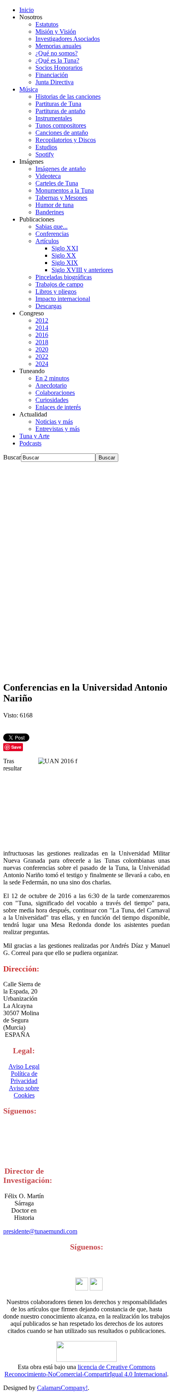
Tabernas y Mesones (61, 197)
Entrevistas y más (57, 428)
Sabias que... (51, 226)
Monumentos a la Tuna (64, 190)
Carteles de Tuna (56, 183)
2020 (41, 349)
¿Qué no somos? (56, 53)
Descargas (48, 306)
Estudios (46, 147)
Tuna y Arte (34, 436)
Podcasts (30, 443)
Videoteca (48, 176)
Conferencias (52, 233)
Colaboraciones (55, 392)
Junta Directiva (54, 82)
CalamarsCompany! (62, 1387)
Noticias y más (54, 421)
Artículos (47, 241)
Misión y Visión (55, 31)
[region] (86, 568)
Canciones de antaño (61, 132)
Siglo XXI (64, 248)
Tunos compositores (60, 125)
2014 (41, 327)
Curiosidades (51, 399)
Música (28, 89)
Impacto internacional (62, 298)
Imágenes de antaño (60, 168)
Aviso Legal (23, 1066)
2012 (41, 320)
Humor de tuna (54, 204)
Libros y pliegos (55, 291)
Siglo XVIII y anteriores (82, 269)
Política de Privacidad (23, 1077)
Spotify (44, 154)
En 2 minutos (52, 378)
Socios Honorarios (58, 67)
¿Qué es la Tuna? (57, 60)
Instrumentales (53, 118)
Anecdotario (51, 385)
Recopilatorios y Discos (65, 139)
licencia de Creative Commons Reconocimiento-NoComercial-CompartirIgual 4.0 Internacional (85, 1370)
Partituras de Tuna (58, 103)
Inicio (26, 9)
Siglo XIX (64, 262)
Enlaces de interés (58, 407)
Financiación (51, 74)
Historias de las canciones (68, 96)
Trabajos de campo (59, 284)
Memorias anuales (58, 46)
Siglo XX (63, 255)
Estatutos (46, 24)
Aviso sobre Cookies (24, 1092)
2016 (41, 334)
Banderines (49, 212)
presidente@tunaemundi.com (40, 1231)
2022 (41, 356)
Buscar (12, 457)
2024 (41, 363)
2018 (41, 342)
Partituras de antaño (60, 111)
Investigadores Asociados (67, 38)
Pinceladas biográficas (63, 277)
